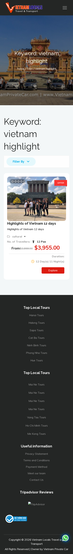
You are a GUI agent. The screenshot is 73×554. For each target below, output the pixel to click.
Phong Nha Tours (36, 353)
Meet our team (36, 473)
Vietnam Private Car (56, 549)
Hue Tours (36, 360)
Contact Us (36, 479)
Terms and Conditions (36, 460)
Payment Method (36, 466)
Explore (53, 270)
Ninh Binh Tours (36, 345)
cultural (17, 236)
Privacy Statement (36, 453)
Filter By (18, 161)
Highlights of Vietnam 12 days (31, 223)
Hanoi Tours (36, 315)
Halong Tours (37, 322)
